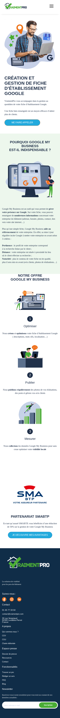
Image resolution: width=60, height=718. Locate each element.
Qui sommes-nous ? (10, 632)
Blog (4, 684)
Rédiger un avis (8, 676)
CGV (4, 636)
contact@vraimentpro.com (12, 614)
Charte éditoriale (8, 643)
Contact (5, 662)
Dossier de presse (9, 654)
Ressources (7, 658)
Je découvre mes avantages (30, 535)
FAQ (4, 680)
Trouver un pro (8, 672)
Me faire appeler (22, 122)
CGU (4, 639)
